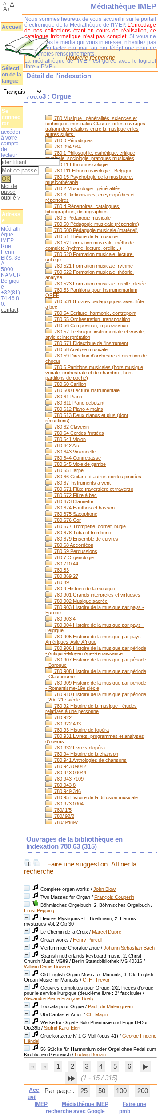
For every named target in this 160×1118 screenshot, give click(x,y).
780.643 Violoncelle (74, 451)
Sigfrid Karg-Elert (62, 1027)
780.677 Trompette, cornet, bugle (89, 526)
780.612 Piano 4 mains (78, 409)
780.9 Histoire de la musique (84, 588)
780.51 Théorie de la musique (85, 236)
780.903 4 (64, 618)
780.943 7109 (68, 778)
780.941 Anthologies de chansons (90, 760)
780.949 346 (67, 791)
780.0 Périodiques (73, 140)
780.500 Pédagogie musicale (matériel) (95, 230)
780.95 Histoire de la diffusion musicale (95, 797)
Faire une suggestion (77, 864)
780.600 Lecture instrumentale (86, 390)
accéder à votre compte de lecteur (10, 143)
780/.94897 (65, 822)
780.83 (61, 570)
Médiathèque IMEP (85, 1104)
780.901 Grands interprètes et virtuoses (96, 594)
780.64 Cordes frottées (78, 433)
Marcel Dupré (106, 931)
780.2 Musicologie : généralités (86, 188)
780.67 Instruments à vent (82, 482)
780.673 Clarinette (73, 501)
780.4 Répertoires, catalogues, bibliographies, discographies (82, 209)
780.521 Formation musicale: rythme (93, 265)
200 (142, 1090)
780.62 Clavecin (71, 426)
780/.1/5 (62, 810)
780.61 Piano (67, 396)
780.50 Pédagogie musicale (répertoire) (96, 224)
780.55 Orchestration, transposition (91, 319)
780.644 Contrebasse (77, 458)
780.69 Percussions (75, 551)
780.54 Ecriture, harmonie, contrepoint (94, 313)
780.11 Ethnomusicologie (80, 164)
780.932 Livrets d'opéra (79, 747)
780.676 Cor (67, 520)
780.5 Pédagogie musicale (82, 217)
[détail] (27, 888)
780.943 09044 (69, 772)
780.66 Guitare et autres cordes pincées (97, 476)
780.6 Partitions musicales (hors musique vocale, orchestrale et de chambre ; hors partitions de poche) (94, 373)
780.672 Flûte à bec (75, 495)
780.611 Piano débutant (78, 402)
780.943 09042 (69, 766)
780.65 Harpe (68, 470)
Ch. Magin (97, 1014)
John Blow (104, 889)
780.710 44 (65, 563)
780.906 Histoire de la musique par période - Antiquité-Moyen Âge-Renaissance (95, 650)
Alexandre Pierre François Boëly (59, 998)
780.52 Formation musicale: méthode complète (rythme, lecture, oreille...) (89, 245)
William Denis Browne (47, 966)
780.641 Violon (69, 439)
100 (121, 1090)
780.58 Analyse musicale (80, 349)
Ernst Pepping (39, 910)
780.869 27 (65, 576)
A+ (7, 9)
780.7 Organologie (73, 557)
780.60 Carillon (69, 384)
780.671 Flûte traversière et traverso (93, 489)
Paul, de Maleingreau (110, 1006)
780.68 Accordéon (73, 545)
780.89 (61, 582)
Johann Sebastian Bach (129, 947)
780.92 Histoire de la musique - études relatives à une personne (91, 708)
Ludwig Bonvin (90, 1054)
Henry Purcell (87, 939)
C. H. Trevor (96, 979)
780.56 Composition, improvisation (90, 325)
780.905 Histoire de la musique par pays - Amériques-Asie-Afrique (94, 639)
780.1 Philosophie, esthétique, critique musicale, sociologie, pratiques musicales (90, 155)
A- (5, 3)
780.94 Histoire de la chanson (85, 754)
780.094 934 (67, 146)
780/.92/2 (63, 816)
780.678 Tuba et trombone (82, 532)
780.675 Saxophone (75, 514)
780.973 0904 (68, 803)
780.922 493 (67, 723)
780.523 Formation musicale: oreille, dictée (99, 283)
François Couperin (114, 897)
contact (9, 310)
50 (101, 1090)
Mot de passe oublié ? (10, 191)
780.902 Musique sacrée (80, 601)
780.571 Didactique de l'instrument (90, 343)
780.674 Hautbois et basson (84, 507)
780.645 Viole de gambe (79, 464)
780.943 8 (64, 785)
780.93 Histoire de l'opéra (81, 730)
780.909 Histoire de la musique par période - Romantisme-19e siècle (95, 685)
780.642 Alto (66, 445)
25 (84, 1090)
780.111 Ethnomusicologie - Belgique (92, 170)
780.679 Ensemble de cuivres (85, 538)
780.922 (62, 717)
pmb (124, 1111)
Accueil (11, 27)
